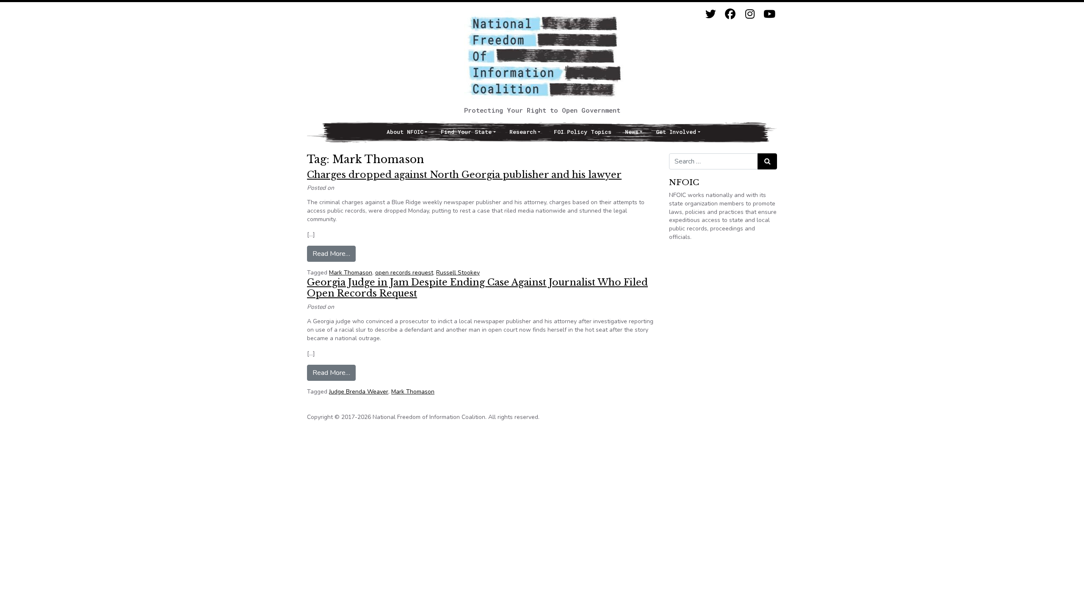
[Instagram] (750, 14)
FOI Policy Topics (582, 132)
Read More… (334, 253)
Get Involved (676, 132)
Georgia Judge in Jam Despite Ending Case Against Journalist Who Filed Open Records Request (477, 288)
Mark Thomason (350, 273)
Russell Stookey (458, 273)
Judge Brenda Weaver (358, 392)
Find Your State (466, 132)
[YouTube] (769, 14)
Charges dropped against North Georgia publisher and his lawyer (464, 174)
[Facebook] (730, 14)
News (632, 132)
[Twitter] (711, 14)
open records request (404, 273)
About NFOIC (405, 132)
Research (522, 132)
